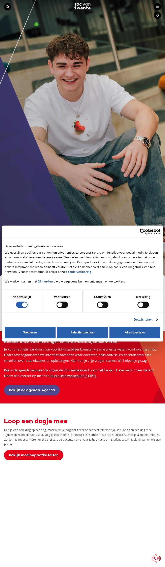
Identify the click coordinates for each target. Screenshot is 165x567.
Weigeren (30, 332)
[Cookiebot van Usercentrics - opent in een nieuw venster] (142, 232)
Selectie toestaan (82, 332)
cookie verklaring (79, 271)
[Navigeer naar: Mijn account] (157, 15)
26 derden (45, 281)
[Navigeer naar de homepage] (82, 6)
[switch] (62, 305)
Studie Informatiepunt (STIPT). (74, 376)
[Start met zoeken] (7, 6)
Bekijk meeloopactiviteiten (34, 455)
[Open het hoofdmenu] (157, 6)
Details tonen (143, 319)
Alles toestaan (135, 332)
